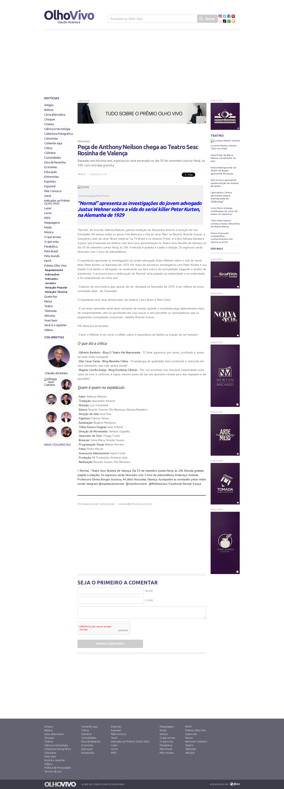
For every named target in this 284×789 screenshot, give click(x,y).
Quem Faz (50, 296)
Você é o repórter (55, 325)
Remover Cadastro (196, 741)
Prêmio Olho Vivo (55, 265)
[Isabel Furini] (66, 376)
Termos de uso (53, 771)
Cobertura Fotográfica (58, 133)
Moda (48, 227)
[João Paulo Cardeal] (66, 391)
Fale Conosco (53, 191)
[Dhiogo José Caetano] (51, 385)
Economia (50, 167)
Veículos (49, 315)
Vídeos (48, 330)
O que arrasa (52, 237)
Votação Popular (56, 287)
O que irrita (51, 241)
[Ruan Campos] (66, 424)
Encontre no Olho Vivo (126, 18)
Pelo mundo (52, 256)
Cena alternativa (54, 114)
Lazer (48, 208)
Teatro (48, 306)
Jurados (50, 283)
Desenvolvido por (219, 784)
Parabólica (51, 246)
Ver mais (217, 248)
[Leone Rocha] (51, 417)
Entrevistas (51, 176)
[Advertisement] (142, 61)
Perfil (47, 261)
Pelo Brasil (51, 251)
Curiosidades (52, 157)
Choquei (49, 119)
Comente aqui (53, 143)
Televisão (50, 311)
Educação (50, 172)
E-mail (149, 600)
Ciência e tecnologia (57, 129)
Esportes (50, 181)
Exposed (50, 186)
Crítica (48, 148)
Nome (149, 591)
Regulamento (54, 270)
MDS (47, 218)
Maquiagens (52, 222)
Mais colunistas (57, 444)
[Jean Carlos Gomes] (51, 399)
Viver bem (50, 320)
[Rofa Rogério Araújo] (51, 432)
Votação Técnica (56, 291)
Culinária (50, 153)
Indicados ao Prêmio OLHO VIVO (57, 202)
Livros (48, 213)
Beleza (48, 110)
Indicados (51, 278)
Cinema (49, 124)
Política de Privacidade (57, 767)
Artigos (49, 105)
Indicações (52, 274)
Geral (47, 196)
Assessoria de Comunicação (98, 504)
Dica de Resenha (55, 162)
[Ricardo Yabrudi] (66, 409)
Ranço (48, 301)
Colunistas (51, 138)
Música (48, 232)
